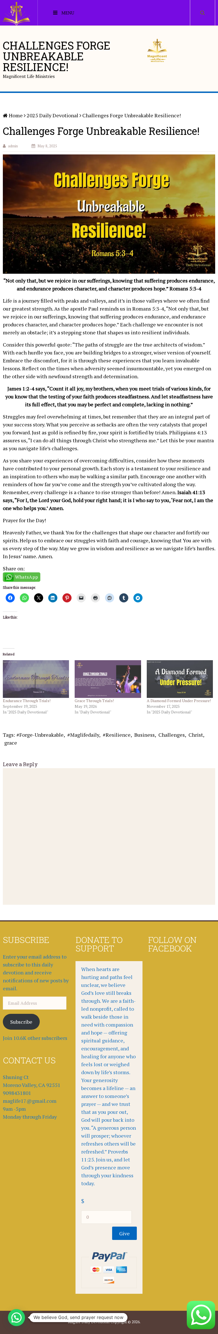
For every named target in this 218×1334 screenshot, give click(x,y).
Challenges (171, 734)
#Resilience (117, 734)
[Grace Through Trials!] (108, 679)
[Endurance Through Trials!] (36, 679)
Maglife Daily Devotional (89, 1321)
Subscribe (21, 1021)
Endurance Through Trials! (27, 700)
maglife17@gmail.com (29, 1100)
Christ (195, 734)
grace (10, 742)
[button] (16, 1317)
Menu (67, 13)
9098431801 (17, 1092)
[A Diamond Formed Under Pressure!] (180, 679)
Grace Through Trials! (94, 700)
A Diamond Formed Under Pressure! (179, 700)
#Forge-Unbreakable (40, 734)
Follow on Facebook (172, 944)
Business (144, 734)
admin (13, 145)
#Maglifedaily (83, 734)
